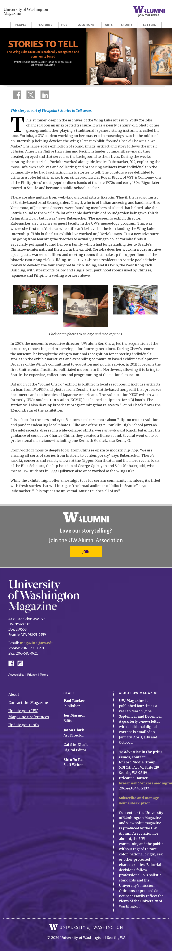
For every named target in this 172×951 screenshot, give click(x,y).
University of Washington (86, 927)
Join (86, 551)
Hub (64, 25)
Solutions (85, 25)
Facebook (12, 663)
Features (45, 25)
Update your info (23, 725)
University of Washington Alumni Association (86, 517)
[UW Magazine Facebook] (15, 95)
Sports (127, 25)
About (13, 694)
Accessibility (16, 674)
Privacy (32, 674)
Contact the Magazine (28, 702)
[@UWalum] (30, 95)
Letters (149, 25)
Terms (44, 674)
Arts (109, 25)
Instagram (21, 663)
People (20, 25)
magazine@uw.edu (36, 643)
